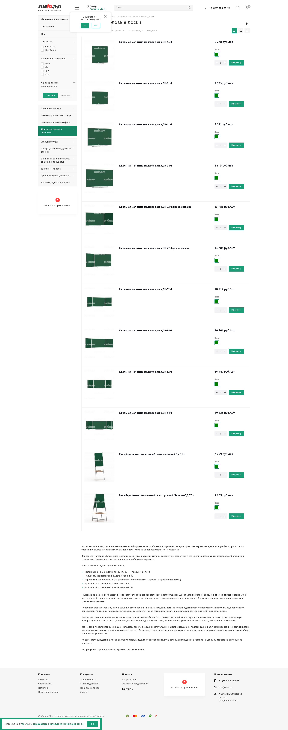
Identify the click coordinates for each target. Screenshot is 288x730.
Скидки (84, 692)
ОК (92, 724)
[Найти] (189, 8)
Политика (43, 688)
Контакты (127, 689)
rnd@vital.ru (225, 687)
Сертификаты (45, 683)
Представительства (48, 692)
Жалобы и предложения (135, 683)
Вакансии (43, 679)
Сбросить (65, 95)
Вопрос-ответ (129, 679)
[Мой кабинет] (237, 7)
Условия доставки (89, 683)
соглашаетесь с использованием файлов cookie (58, 724)
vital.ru (24, 724)
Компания (44, 674)
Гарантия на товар (89, 688)
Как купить (86, 674)
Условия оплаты (88, 679)
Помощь (127, 674)
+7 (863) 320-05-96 (219, 7)
